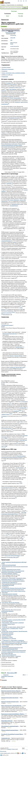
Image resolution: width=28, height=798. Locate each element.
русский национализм (14, 46)
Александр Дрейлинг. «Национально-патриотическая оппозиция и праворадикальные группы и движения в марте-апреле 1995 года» (13, 652)
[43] (25, 510)
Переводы (20, 13)
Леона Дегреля (6, 314)
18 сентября (10, 557)
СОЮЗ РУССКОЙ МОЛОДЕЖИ (9, 565)
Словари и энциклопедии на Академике (11, 5)
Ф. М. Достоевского (12, 84)
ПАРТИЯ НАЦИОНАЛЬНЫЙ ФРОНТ (10, 649)
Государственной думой (6, 487)
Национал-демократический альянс (10, 701)
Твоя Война (4, 625)
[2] (5, 88)
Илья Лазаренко (13, 89)
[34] (14, 426)
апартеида (16, 411)
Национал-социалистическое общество (11, 690)
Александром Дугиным (6, 428)
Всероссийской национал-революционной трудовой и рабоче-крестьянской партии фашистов (13, 145)
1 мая (26, 444)
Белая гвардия (17, 97)
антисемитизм (4, 96)
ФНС (22, 421)
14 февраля (4, 416)
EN (18, 1)
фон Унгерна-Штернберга (14, 555)
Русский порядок (19, 467)
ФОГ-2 (24, 674)
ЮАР (8, 409)
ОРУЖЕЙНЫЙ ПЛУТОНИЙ (8, 585)
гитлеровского (12, 87)
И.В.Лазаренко (13, 35)
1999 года (15, 557)
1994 (25, 407)
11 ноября (8, 83)
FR (26, 1)
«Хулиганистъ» (5, 586)
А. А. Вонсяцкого (24, 401)
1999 (11, 40)
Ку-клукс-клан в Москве (7, 621)
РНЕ (9, 199)
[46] (22, 539)
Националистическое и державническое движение (13, 580)
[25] (20, 410)
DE (21, 1)
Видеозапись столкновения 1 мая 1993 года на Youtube (14, 643)
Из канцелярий (5, 646)
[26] (10, 413)
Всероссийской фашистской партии (9, 143)
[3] (8, 103)
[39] (6, 446)
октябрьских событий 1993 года (17, 367)
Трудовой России (14, 205)
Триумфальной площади (7, 325)
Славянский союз (5, 738)
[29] (23, 415)
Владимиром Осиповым (14, 117)
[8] (11, 186)
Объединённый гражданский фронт (10, 726)
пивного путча (18, 87)
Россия (15, 42)
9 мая (20, 440)
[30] (25, 415)
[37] (6, 438)
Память (3, 132)
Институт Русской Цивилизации (9, 654)
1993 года (24, 440)
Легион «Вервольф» (14, 199)
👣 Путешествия (3, 751)
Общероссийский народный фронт (9, 730)
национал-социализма (6, 312)
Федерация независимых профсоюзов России (7, 676)
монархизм (10, 96)
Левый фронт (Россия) (6, 720)
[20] (23, 340)
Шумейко (20, 457)
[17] (12, 312)
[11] (16, 277)
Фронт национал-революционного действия (12, 583)
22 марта (22, 407)
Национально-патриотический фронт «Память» (12, 713)
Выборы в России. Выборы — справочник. (11, 656)
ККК (9, 404)
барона (6, 555)
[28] (22, 415)
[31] (26, 415)
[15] (20, 305)
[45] (23, 536)
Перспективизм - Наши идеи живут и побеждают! (13, 622)
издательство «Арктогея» (7, 634)
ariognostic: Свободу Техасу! (8, 624)
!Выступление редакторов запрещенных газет (12, 647)
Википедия (14, 11)
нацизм (14, 242)
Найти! (25, 7)
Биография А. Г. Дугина (7, 637)
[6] (1, 122)
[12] (2, 292)
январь (11, 37)
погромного (17, 102)
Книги (7, 16)
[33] (18, 423)
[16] (6, 309)
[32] (2, 417)
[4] (25, 116)
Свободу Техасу (5, 414)
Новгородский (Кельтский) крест (10, 333)
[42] (21, 483)
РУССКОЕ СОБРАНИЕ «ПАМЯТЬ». (10, 573)
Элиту (2, 258)
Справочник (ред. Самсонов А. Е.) (9, 582)
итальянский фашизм (6, 240)
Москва (11, 43)
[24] (19, 410)
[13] (26, 299)
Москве (3, 326)
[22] (7, 392)
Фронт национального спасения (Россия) (11, 705)
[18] (14, 312)
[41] (20, 483)
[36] (5, 438)
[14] (20, 301)
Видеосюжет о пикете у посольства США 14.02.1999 (13, 619)
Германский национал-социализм (9, 593)
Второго (11, 355)
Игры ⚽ (20, 16)
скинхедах (9, 183)
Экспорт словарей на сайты (5, 753)
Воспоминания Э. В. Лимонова (9, 638)
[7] (12, 184)
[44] (8, 534)
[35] (12, 429)
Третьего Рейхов (18, 355)
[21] (24, 367)
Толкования (7, 13)
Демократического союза (17, 204)
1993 (14, 37)
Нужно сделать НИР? (12, 672)
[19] (2, 314)
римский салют (19, 347)
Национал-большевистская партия (9, 697)
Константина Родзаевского (7, 310)
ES (23, 1)
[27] (11, 413)
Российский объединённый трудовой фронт (12, 734)
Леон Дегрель (5, 602)
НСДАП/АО (4, 612)
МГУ (7, 535)
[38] (17, 443)
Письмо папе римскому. (14, 602)
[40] (5, 460)
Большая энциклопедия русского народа (11, 569)
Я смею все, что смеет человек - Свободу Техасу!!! (13, 627)
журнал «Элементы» (6, 635)
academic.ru (5, 2)
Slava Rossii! (5, 592)
